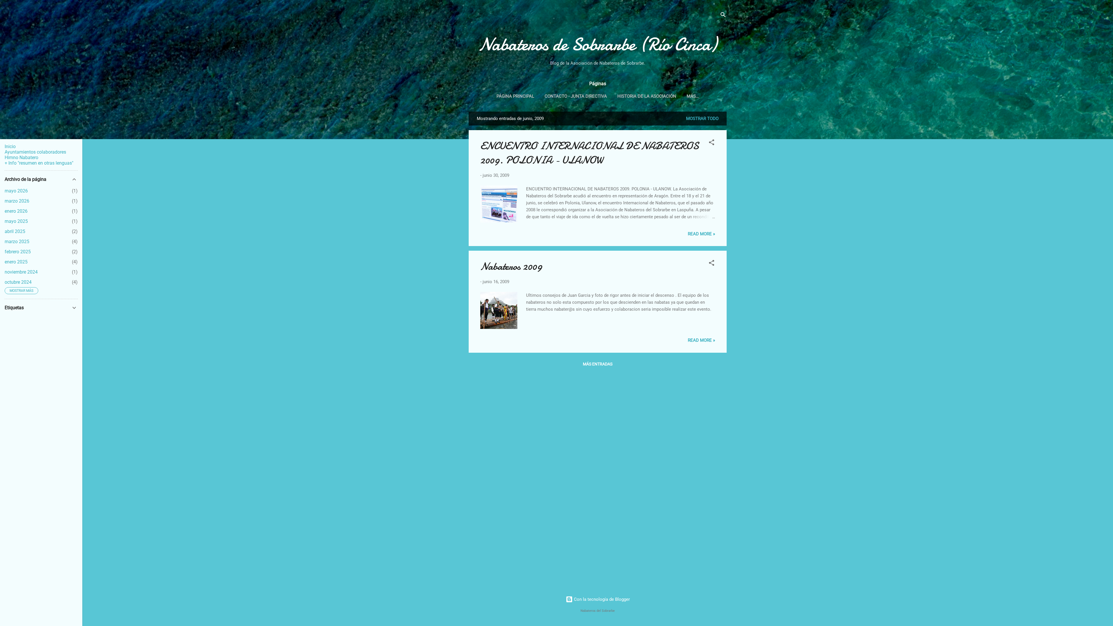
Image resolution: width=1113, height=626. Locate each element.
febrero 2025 (18, 251)
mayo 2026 (16, 191)
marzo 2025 (17, 241)
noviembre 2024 (21, 272)
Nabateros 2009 (511, 266)
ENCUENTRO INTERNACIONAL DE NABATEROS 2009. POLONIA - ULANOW (589, 153)
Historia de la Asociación (646, 96)
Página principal (515, 96)
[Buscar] (723, 16)
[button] (711, 143)
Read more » (701, 233)
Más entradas (597, 364)
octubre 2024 (18, 282)
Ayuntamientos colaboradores (35, 152)
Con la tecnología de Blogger (601, 599)
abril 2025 (15, 231)
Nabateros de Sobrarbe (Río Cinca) (598, 44)
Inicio (10, 146)
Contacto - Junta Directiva (576, 96)
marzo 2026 (17, 201)
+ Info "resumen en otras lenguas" (39, 163)
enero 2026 (16, 211)
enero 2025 (16, 262)
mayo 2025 (16, 221)
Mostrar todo (702, 118)
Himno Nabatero (21, 157)
